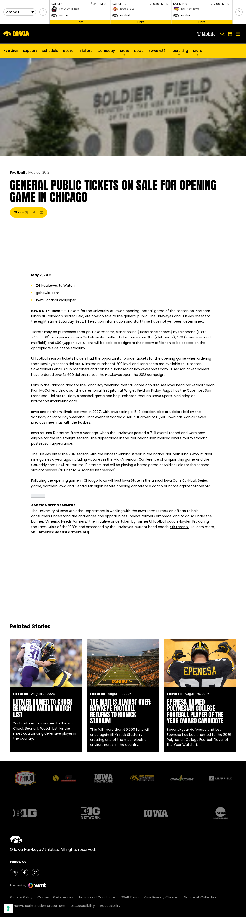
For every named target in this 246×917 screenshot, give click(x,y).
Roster (69, 50)
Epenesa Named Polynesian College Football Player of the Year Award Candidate (195, 711)
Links (80, 22)
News (138, 50)
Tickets (86, 52)
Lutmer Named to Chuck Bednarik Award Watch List (42, 708)
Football (17, 172)
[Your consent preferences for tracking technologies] (8, 908)
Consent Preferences (55, 897)
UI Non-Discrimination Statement (38, 905)
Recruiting (179, 50)
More (197, 50)
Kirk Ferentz (179, 526)
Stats (124, 50)
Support (30, 50)
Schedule (50, 50)
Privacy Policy (21, 897)
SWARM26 (157, 50)
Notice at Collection (200, 897)
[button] (43, 12)
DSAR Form (130, 897)
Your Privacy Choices (161, 897)
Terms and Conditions (97, 897)
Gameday (106, 50)
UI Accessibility (83, 905)
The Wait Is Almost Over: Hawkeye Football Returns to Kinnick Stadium (120, 711)
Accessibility (110, 905)
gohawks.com (47, 292)
